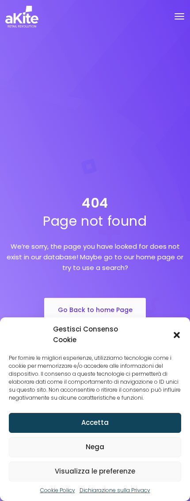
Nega (95, 446)
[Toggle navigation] (179, 16)
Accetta (95, 422)
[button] (176, 334)
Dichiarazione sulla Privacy (115, 490)
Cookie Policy (57, 490)
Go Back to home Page (95, 309)
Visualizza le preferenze (95, 471)
